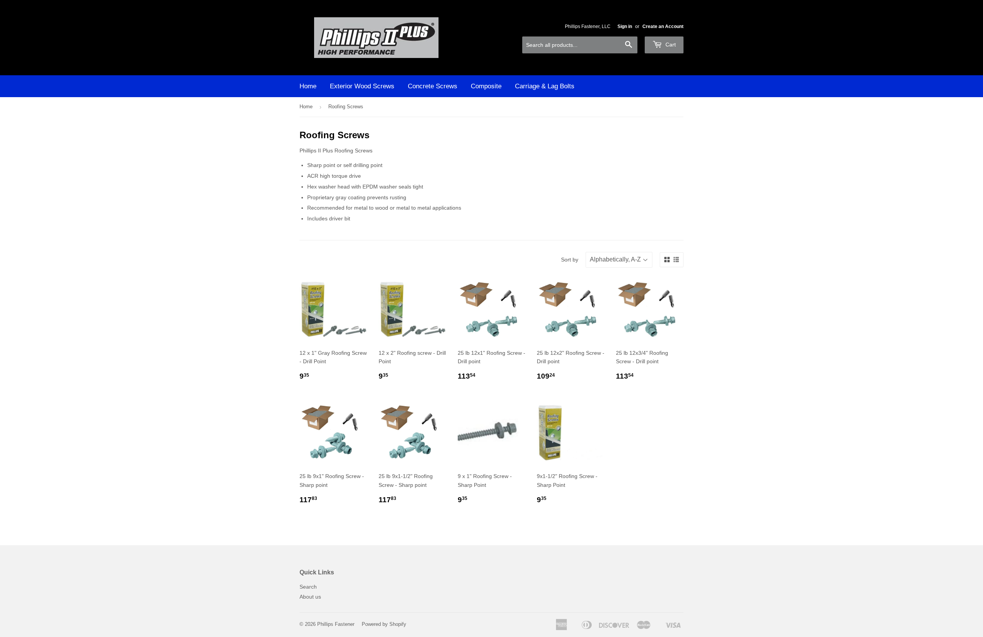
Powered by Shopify (384, 624)
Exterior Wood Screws (362, 86)
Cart (670, 44)
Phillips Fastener (335, 624)
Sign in (624, 26)
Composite (486, 86)
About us (310, 597)
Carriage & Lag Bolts (544, 86)
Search (308, 587)
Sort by (569, 259)
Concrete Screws (432, 86)
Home (308, 86)
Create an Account (662, 26)
